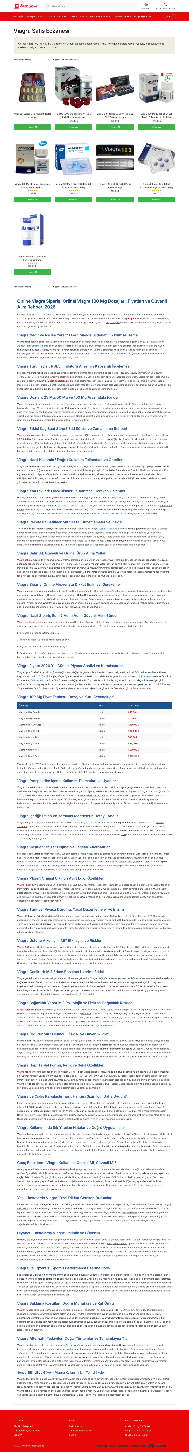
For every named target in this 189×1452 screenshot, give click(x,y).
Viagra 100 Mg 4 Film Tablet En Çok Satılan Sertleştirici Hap (73, 186)
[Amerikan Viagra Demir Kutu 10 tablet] (32, 87)
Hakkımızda (75, 1426)
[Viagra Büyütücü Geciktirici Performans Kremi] (32, 230)
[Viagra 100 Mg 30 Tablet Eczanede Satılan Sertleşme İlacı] (32, 157)
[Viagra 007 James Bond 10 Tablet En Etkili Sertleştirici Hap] (115, 87)
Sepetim (18, 1434)
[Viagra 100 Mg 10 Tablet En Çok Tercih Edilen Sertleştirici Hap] (156, 87)
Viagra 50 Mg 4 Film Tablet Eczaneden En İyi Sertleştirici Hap (156, 186)
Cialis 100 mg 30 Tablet (137, 1426)
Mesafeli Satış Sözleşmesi (27, 1430)
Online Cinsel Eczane (33, 1445)
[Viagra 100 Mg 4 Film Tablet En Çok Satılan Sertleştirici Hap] (73, 157)
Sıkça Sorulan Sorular (165, 8)
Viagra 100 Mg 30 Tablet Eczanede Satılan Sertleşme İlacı (32, 186)
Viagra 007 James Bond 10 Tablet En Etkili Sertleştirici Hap (115, 115)
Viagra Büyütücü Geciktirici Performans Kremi (32, 258)
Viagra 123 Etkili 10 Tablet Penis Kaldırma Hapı (115, 186)
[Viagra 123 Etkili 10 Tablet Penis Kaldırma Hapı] (115, 157)
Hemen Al (32, 127)
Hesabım (146, 8)
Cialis (72, 1103)
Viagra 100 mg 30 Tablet (138, 1430)
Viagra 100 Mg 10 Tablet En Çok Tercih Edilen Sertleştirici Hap (156, 115)
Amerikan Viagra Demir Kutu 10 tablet (32, 114)
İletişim (73, 1434)
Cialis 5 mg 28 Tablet (136, 1434)
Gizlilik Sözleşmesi (23, 1426)
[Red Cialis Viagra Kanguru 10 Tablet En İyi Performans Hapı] (73, 87)
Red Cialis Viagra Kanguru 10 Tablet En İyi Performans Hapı (73, 115)
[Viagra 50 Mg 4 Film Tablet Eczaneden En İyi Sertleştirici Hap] (156, 157)
